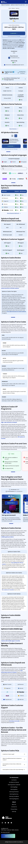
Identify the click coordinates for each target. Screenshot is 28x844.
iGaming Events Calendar (14, 784)
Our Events (14, 780)
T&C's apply (18, 36)
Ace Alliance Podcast (14, 782)
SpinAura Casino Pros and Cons (18, 4)
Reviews (13, 8)
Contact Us (14, 806)
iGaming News (14, 789)
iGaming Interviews (14, 791)
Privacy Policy (14, 809)
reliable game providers (7, 537)
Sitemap (14, 811)
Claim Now (13, 33)
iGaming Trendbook (14, 796)
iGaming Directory (14, 794)
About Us (14, 804)
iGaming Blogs (14, 787)
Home (10, 8)
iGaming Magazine (14, 798)
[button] (8, 151)
